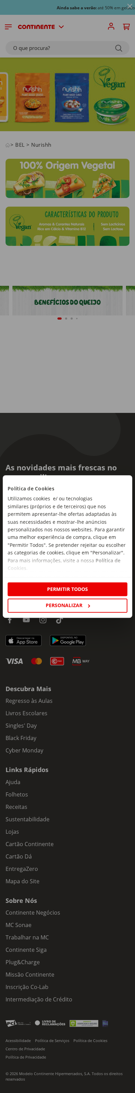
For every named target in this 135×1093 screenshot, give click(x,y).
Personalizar (64, 605)
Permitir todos (67, 589)
